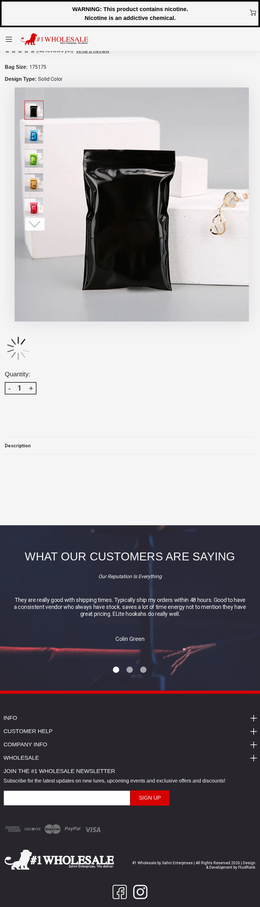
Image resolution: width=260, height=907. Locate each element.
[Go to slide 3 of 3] (143, 670)
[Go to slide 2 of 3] (130, 670)
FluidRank (246, 867)
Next (35, 224)
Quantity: (17, 374)
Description (18, 446)
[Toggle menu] (8, 39)
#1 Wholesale (144, 863)
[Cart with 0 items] (253, 12)
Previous (35, 93)
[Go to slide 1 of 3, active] (116, 670)
